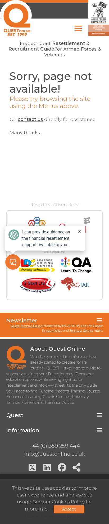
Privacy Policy (52, 330)
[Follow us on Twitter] (32, 467)
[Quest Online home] (16, 18)
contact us (30, 119)
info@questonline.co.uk (54, 454)
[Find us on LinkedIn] (47, 467)
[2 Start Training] (38, 285)
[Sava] (74, 225)
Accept (69, 509)
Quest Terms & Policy (26, 326)
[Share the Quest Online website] (76, 467)
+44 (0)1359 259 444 (54, 446)
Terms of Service (81, 330)
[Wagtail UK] (75, 285)
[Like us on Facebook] (62, 467)
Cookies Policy (68, 501)
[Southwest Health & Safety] (37, 225)
